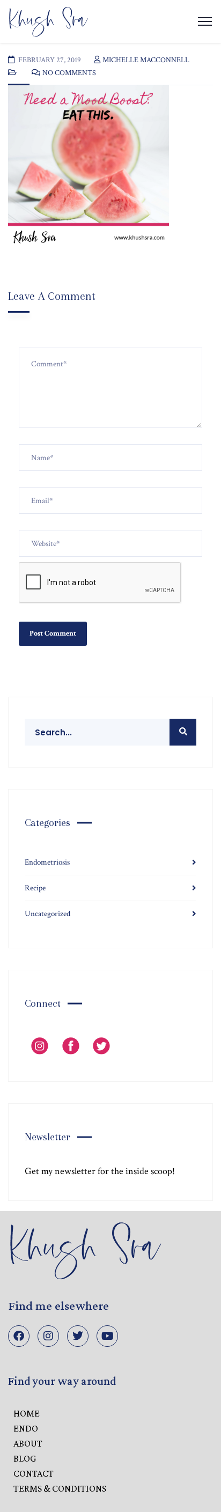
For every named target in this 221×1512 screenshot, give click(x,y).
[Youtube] (107, 1336)
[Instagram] (48, 1336)
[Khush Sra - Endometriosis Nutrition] (48, 20)
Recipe (35, 888)
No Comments (69, 73)
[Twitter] (78, 1336)
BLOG (24, 1458)
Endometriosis (47, 862)
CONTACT (33, 1473)
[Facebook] (19, 1336)
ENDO (25, 1428)
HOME (26, 1413)
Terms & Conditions (59, 1488)
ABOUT (27, 1443)
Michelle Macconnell (145, 60)
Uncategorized (47, 914)
